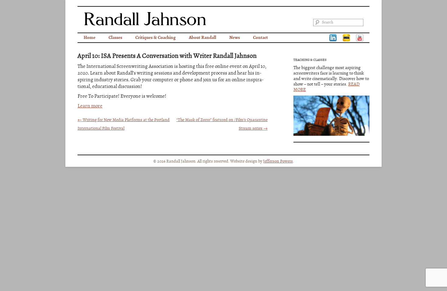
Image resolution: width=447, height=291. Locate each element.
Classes (115, 37)
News (234, 37)
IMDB (346, 37)
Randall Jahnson (145, 18)
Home (89, 37)
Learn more (90, 106)
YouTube (359, 37)
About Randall (202, 37)
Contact (260, 37)
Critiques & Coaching (155, 37)
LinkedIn (333, 37)
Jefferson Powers (278, 161)
